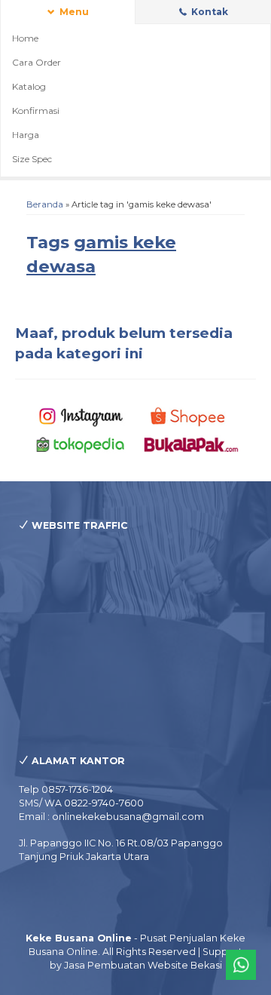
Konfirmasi (35, 110)
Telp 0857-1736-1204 (66, 789)
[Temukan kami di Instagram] (80, 416)
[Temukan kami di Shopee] (191, 416)
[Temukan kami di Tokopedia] (80, 443)
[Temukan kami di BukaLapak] (191, 443)
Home (25, 38)
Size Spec (32, 158)
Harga (25, 134)
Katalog (29, 86)
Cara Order (36, 62)
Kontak (208, 11)
